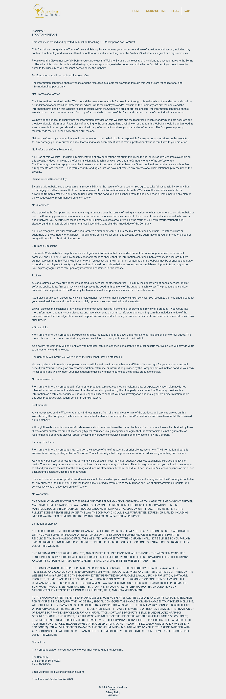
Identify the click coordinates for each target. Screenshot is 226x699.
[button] (156, 11)
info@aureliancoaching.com (138, 312)
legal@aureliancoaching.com (67, 671)
